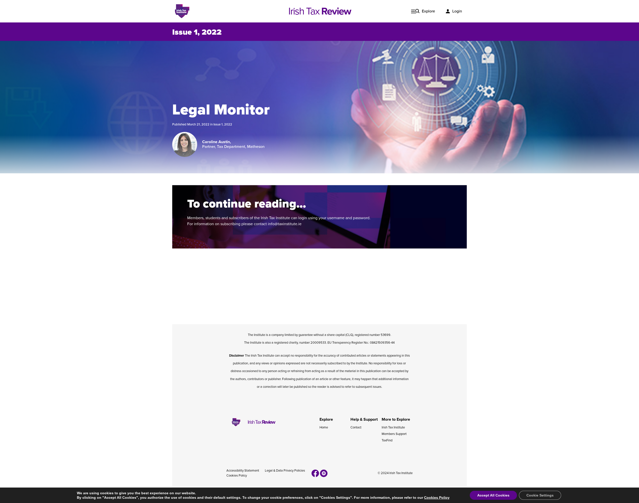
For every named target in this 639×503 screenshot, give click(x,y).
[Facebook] (315, 473)
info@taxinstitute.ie (285, 223)
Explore (428, 11)
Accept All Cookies (493, 495)
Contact (355, 427)
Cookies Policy (236, 476)
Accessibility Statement (242, 471)
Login (457, 11)
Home (324, 427)
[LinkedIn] (323, 473)
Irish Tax (319, 11)
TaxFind (387, 440)
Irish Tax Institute (393, 427)
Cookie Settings (540, 495)
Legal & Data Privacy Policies (285, 471)
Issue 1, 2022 (222, 124)
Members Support (394, 434)
